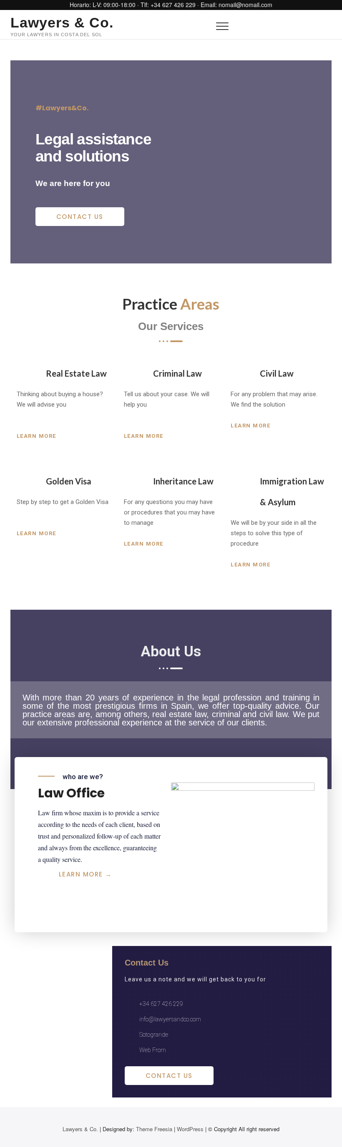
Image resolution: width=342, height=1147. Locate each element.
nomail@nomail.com (245, 4)
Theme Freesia (154, 1129)
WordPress (190, 1129)
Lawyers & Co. (61, 22)
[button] (79, 216)
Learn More (37, 436)
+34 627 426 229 (173, 4)
